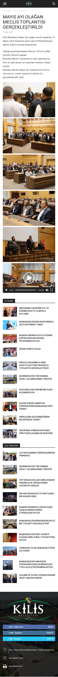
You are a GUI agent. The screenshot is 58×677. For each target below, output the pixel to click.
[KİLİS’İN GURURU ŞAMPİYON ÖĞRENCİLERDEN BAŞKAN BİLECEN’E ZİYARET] (10, 406)
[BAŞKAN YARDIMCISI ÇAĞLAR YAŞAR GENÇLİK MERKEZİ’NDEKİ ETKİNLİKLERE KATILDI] (10, 511)
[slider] (26, 290)
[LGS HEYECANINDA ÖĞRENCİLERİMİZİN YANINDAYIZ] (10, 456)
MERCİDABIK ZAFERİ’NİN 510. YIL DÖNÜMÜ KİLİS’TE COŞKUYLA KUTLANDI (34, 311)
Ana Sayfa (7, 10)
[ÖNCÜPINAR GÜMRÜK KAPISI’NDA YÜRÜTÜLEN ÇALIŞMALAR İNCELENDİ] (10, 434)
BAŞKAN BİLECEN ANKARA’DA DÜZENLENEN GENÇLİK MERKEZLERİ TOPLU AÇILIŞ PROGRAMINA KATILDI (36, 564)
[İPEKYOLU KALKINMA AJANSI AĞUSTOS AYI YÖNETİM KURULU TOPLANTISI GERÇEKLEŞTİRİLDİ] (10, 366)
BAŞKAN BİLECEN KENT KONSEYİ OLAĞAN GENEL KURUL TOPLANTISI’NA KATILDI (37, 537)
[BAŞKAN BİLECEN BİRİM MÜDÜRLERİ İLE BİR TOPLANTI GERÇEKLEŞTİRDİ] (10, 524)
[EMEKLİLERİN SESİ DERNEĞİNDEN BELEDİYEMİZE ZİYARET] (10, 420)
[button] (4, 4)
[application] (29, 278)
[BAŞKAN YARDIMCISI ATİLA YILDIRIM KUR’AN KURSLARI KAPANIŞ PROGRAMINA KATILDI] (10, 338)
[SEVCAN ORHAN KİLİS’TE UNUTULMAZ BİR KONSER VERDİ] (10, 497)
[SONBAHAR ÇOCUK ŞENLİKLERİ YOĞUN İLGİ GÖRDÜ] (10, 551)
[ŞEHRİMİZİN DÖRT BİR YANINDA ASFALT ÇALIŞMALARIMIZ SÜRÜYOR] (10, 379)
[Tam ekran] (51, 290)
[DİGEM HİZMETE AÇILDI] (10, 352)
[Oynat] (6, 290)
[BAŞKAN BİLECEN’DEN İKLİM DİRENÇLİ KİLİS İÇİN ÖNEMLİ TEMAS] (10, 325)
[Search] (54, 4)
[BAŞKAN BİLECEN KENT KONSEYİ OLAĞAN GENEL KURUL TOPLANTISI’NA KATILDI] (10, 537)
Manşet (24, 10)
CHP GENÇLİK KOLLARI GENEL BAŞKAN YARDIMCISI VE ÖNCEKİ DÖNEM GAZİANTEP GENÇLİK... (36, 483)
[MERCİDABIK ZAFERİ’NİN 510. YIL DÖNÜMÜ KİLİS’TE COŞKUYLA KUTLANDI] (10, 312)
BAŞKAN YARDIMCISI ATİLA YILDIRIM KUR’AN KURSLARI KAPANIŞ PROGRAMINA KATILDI (35, 338)
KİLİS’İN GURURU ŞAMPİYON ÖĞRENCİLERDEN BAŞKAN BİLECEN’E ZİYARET (36, 406)
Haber (15, 10)
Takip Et (50, 633)
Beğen (50, 627)
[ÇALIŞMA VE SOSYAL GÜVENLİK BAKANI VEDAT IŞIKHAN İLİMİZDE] (10, 578)
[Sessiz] (47, 290)
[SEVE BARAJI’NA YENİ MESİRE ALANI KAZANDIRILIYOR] (10, 393)
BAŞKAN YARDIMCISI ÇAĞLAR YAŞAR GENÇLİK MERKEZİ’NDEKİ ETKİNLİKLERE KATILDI (36, 510)
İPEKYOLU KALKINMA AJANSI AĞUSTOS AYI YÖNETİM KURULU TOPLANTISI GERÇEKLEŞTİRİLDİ (34, 365)
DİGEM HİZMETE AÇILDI (30, 349)
